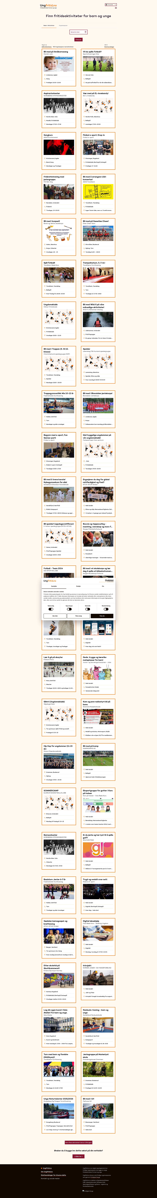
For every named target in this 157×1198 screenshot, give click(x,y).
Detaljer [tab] (78, 586)
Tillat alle (102, 616)
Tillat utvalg (78, 616)
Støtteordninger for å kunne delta (53, 1175)
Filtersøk (78, 39)
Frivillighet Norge (95, 1177)
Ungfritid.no (47, 1168)
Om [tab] (103, 586)
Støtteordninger (109, 46)
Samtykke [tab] (54, 586)
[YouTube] (53, 1180)
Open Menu (116, 8)
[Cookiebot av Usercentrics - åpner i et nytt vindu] (106, 581)
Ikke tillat (55, 616)
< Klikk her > (78, 1156)
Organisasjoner (63, 25)
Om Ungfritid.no (47, 1172)
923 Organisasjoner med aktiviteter (63, 46)
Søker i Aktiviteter (49, 25)
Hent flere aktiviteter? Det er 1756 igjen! (78, 1142)
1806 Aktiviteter (47, 46)
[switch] (69, 609)
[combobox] (78, 32)
